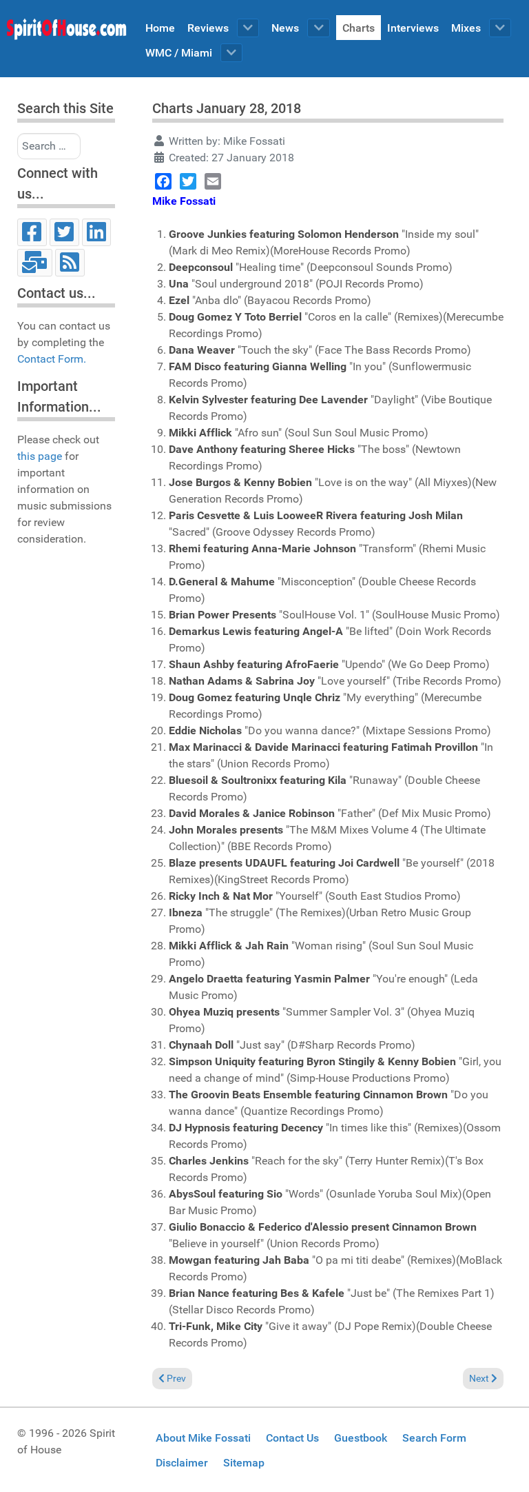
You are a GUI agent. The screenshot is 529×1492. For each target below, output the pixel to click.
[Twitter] (64, 232)
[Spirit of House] (66, 32)
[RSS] (70, 262)
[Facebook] (32, 232)
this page (39, 456)
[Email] (34, 262)
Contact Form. (51, 358)
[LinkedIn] (97, 232)
